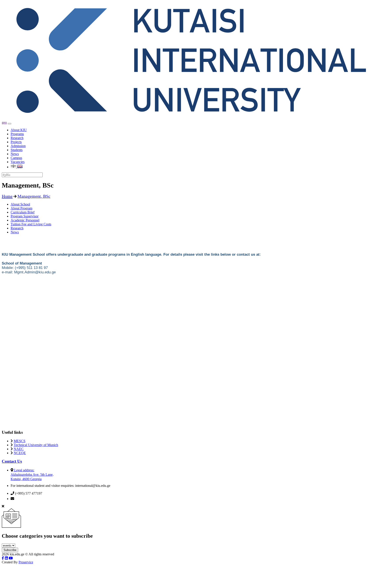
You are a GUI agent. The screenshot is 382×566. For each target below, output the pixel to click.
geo (4, 122)
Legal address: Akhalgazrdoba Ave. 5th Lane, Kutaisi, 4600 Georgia (32, 474)
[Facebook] (3, 558)
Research (17, 138)
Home (7, 196)
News (15, 154)
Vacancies (18, 162)
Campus (16, 158)
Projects (16, 142)
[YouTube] (11, 558)
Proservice (26, 562)
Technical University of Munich (36, 445)
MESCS (19, 441)
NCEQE (20, 453)
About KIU (19, 130)
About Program (21, 208)
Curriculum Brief (22, 212)
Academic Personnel (25, 220)
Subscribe (10, 550)
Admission (18, 146)
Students (17, 150)
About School (20, 204)
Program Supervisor (24, 216)
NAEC (19, 449)
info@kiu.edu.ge (26, 499)
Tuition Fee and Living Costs (31, 224)
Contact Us (12, 461)
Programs (17, 134)
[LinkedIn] (6, 558)
